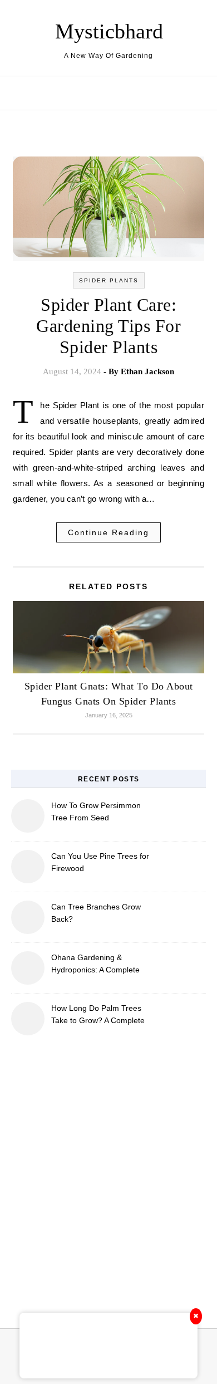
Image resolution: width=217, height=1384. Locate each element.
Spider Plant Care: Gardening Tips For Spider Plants (108, 326)
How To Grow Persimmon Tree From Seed (96, 811)
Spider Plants (109, 280)
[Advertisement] (108, 1175)
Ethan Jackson (147, 371)
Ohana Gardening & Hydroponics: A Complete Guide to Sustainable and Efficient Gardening (95, 965)
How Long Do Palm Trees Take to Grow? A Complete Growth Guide (98, 1016)
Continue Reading (108, 532)
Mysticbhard (109, 31)
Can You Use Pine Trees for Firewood (100, 862)
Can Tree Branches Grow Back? (96, 912)
